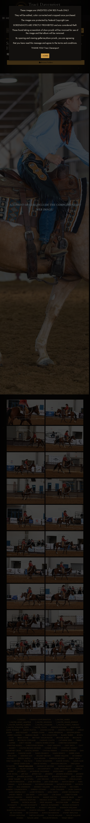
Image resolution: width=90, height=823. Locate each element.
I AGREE (45, 55)
